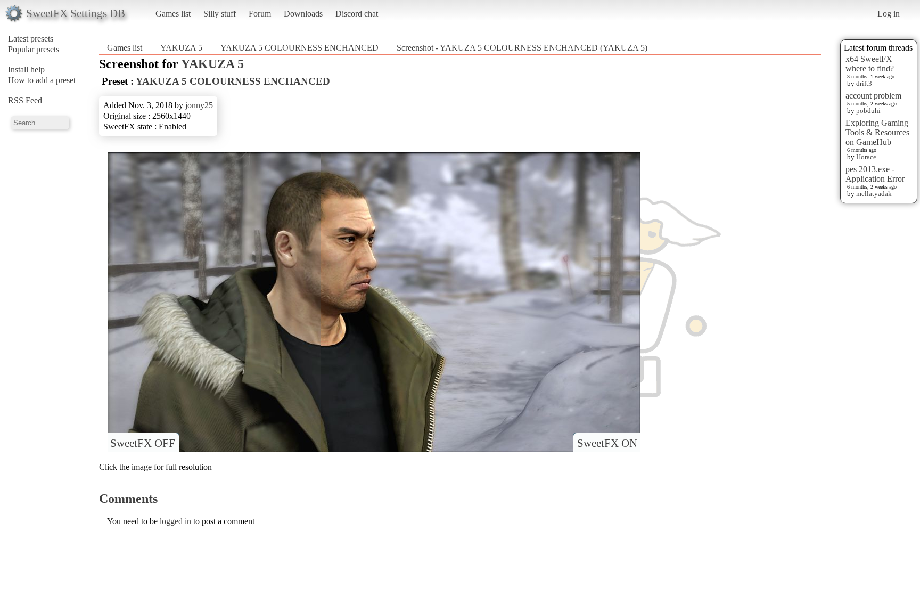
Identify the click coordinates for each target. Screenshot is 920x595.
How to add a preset (42, 80)
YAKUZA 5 (181, 47)
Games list (173, 13)
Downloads (303, 13)
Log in (888, 13)
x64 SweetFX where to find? (869, 63)
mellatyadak (874, 194)
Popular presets (33, 49)
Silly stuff (219, 13)
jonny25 (199, 105)
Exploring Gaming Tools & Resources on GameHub (877, 132)
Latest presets (30, 38)
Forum (260, 13)
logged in (175, 521)
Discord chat (356, 13)
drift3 (864, 83)
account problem (873, 95)
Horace (866, 157)
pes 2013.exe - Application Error (875, 174)
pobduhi (868, 111)
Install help (26, 69)
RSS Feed (25, 100)
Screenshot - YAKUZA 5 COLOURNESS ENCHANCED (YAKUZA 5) (522, 47)
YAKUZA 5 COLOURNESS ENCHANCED (299, 47)
